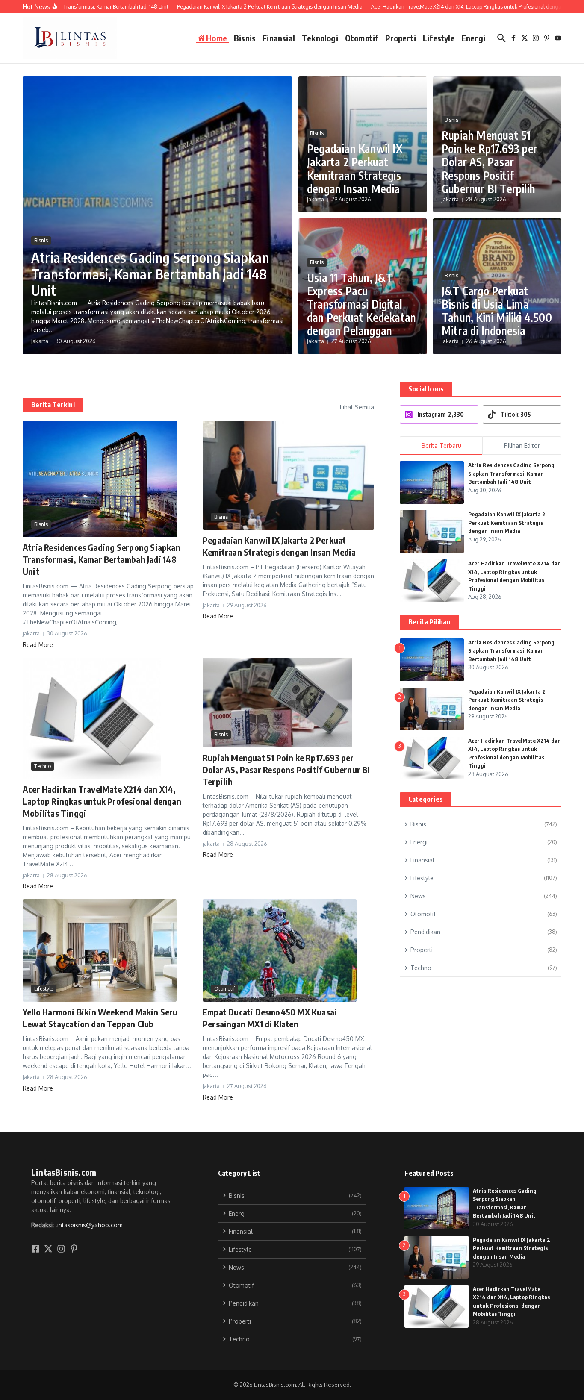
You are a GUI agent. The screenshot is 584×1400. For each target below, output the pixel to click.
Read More (38, 644)
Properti (400, 38)
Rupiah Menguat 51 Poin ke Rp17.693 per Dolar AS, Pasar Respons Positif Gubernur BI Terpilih (489, 162)
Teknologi (320, 38)
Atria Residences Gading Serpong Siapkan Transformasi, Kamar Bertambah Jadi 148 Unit (150, 274)
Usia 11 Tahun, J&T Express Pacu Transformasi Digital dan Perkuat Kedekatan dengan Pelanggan (361, 304)
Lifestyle (439, 38)
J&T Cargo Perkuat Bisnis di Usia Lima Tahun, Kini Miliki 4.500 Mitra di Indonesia (497, 311)
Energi (473, 38)
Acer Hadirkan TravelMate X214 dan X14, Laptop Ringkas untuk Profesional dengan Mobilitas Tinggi (102, 801)
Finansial (279, 38)
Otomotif (362, 38)
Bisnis (245, 38)
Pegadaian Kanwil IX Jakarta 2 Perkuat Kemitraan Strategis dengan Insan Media (355, 168)
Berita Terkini (53, 404)
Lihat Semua (357, 407)
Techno (42, 766)
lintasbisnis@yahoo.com (89, 1225)
